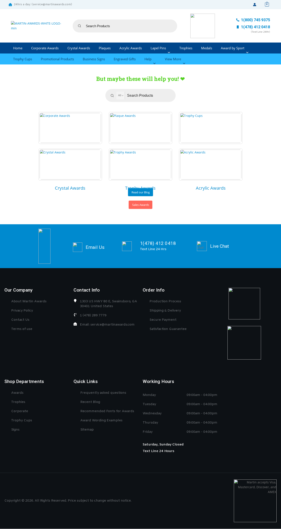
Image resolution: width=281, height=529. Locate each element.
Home (17, 48)
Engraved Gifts (125, 59)
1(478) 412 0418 (158, 243)
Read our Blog (140, 192)
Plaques (105, 48)
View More (173, 59)
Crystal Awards (78, 48)
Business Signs (94, 59)
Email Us (95, 247)
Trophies (185, 48)
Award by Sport (232, 48)
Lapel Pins (158, 48)
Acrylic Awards (130, 48)
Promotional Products (57, 59)
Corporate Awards (45, 48)
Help (147, 59)
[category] (70, 128)
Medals (206, 48)
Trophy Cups (22, 59)
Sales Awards (140, 205)
